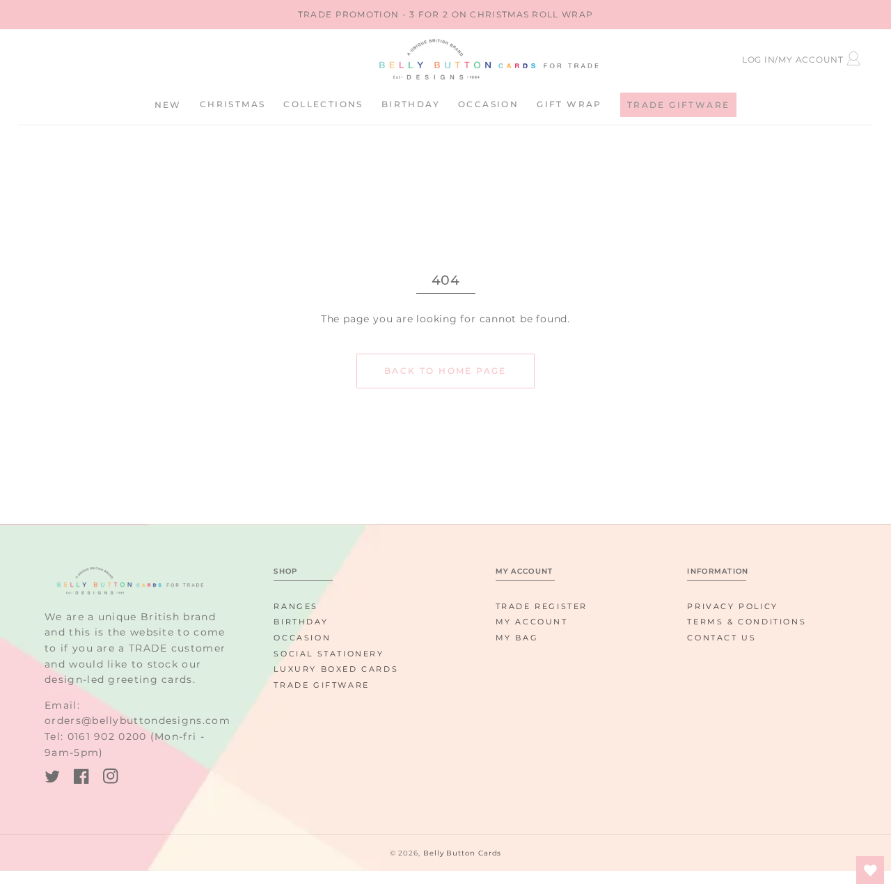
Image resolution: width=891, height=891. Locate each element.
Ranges (296, 606)
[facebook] (81, 778)
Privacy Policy (732, 606)
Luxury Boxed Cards (336, 669)
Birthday (301, 621)
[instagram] (110, 778)
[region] (445, 14)
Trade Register (542, 606)
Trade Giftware (321, 685)
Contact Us (721, 637)
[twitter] (52, 778)
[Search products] (152, 57)
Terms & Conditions (746, 621)
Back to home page (445, 370)
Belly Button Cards (462, 853)
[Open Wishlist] (870, 870)
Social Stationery (329, 654)
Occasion (302, 637)
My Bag (517, 637)
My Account (532, 621)
